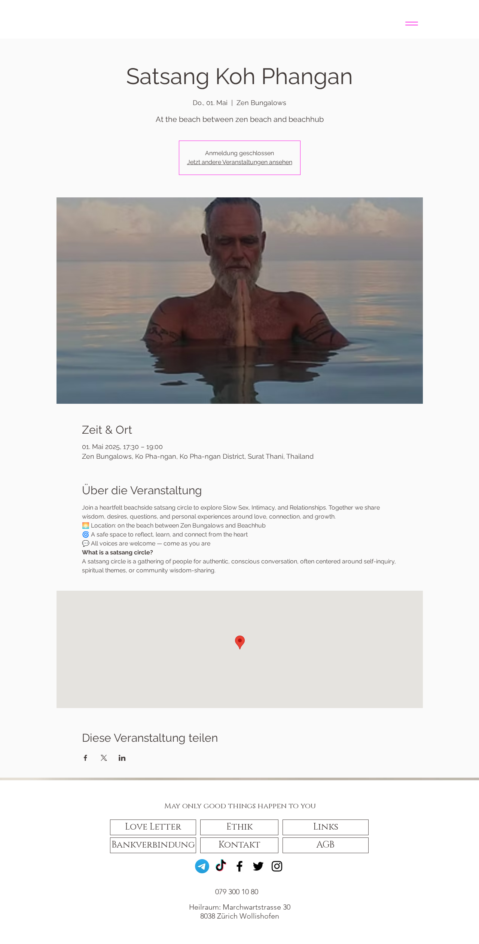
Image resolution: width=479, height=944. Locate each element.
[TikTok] (221, 866)
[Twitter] (258, 866)
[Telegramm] (202, 866)
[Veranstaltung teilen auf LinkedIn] (122, 758)
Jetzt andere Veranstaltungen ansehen (239, 162)
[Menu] (411, 23)
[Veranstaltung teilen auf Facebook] (85, 758)
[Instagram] (277, 866)
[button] (153, 827)
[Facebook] (239, 866)
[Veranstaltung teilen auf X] (103, 758)
